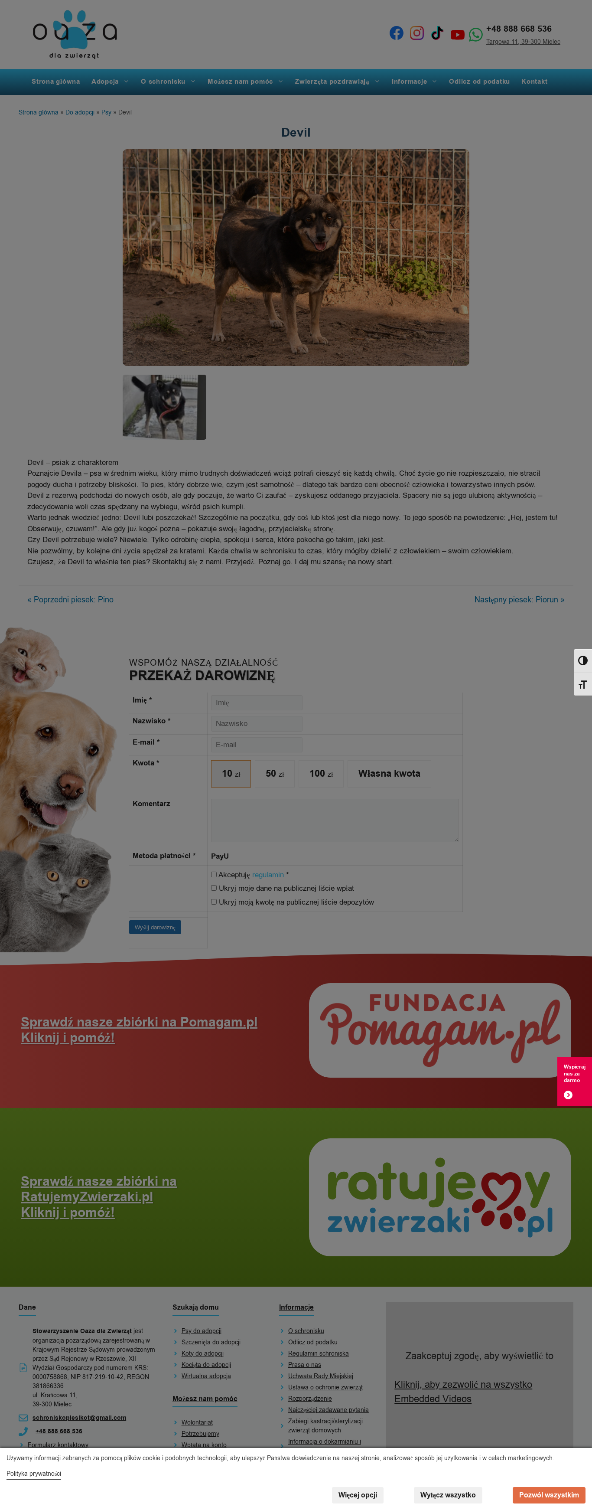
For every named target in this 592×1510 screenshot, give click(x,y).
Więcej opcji (357, 1495)
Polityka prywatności (34, 1474)
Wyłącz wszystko (448, 1495)
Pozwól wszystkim (549, 1495)
